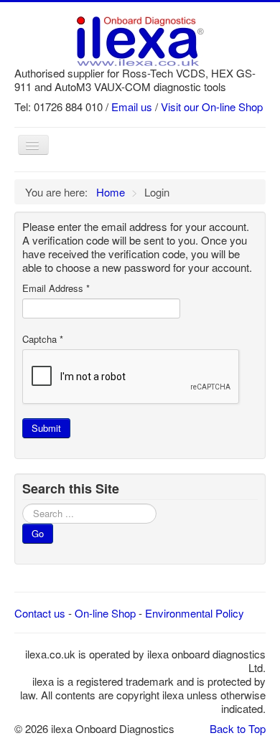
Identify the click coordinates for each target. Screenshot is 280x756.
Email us (131, 106)
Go (38, 533)
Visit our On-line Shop (212, 106)
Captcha (42, 339)
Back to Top (238, 728)
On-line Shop (105, 612)
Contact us (39, 612)
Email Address (56, 288)
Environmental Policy (194, 612)
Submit (46, 428)
